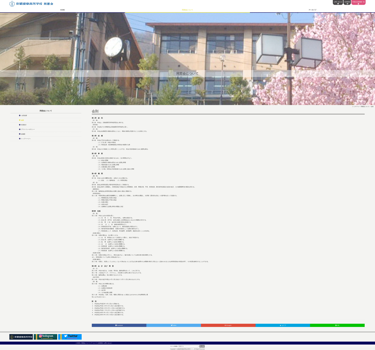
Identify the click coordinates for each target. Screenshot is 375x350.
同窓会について (187, 10)
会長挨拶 (24, 115)
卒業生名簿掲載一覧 (358, 2)
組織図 (23, 134)
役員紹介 (24, 125)
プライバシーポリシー (28, 129)
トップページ (355, 106)
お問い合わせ (338, 2)
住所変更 (347, 2)
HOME (62, 10)
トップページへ (26, 138)
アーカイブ (312, 10)
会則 (22, 120)
